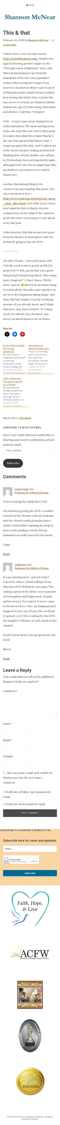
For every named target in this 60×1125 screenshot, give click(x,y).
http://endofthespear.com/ (20, 58)
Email (7, 740)
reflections (24, 417)
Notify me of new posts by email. (26, 804)
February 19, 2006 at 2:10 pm (31, 568)
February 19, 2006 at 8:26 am (31, 492)
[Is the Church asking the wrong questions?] (15, 359)
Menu (32, 5)
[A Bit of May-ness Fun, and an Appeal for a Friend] (15, 392)
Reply (6, 554)
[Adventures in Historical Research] (41, 359)
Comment (10, 691)
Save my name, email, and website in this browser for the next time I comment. (27, 777)
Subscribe (13, 463)
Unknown (20, 564)
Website (8, 756)
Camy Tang (21, 489)
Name (7, 723)
